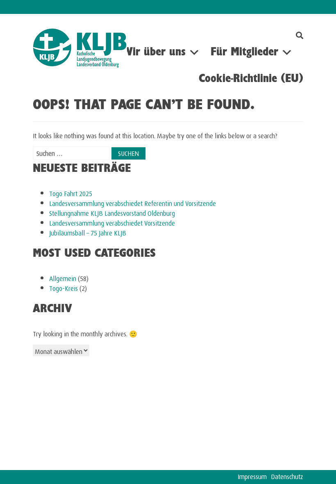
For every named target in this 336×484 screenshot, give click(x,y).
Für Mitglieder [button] (244, 52)
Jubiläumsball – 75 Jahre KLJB (87, 232)
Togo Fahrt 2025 (70, 192)
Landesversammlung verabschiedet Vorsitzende (112, 222)
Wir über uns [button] (154, 52)
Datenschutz (287, 475)
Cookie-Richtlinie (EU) (251, 78)
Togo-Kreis (63, 287)
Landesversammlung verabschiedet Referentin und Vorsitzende (132, 202)
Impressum (252, 475)
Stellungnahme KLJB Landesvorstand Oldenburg (112, 212)
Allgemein (62, 277)
